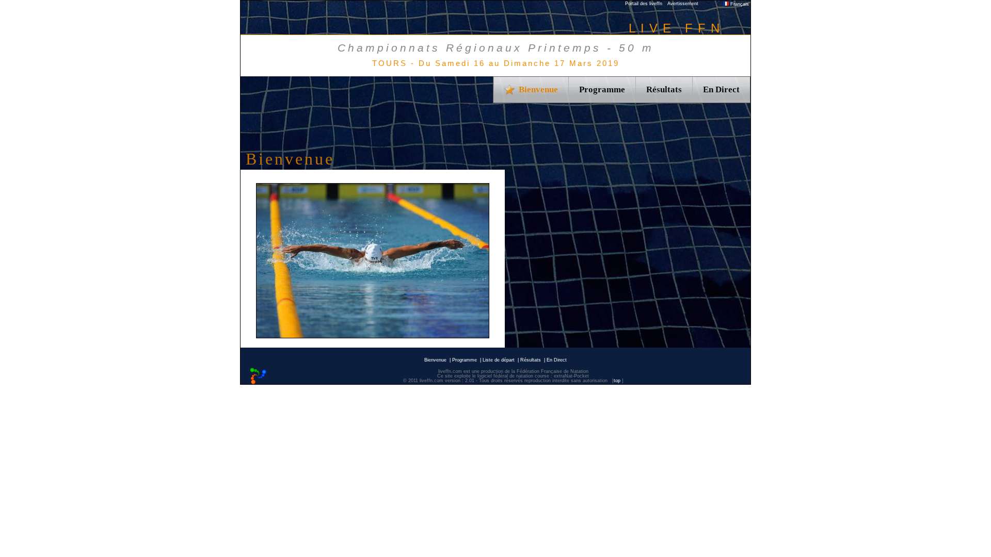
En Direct (721, 89)
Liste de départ (499, 360)
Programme (602, 89)
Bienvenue (435, 360)
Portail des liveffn (643, 3)
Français (739, 4)
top (617, 380)
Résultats (664, 89)
